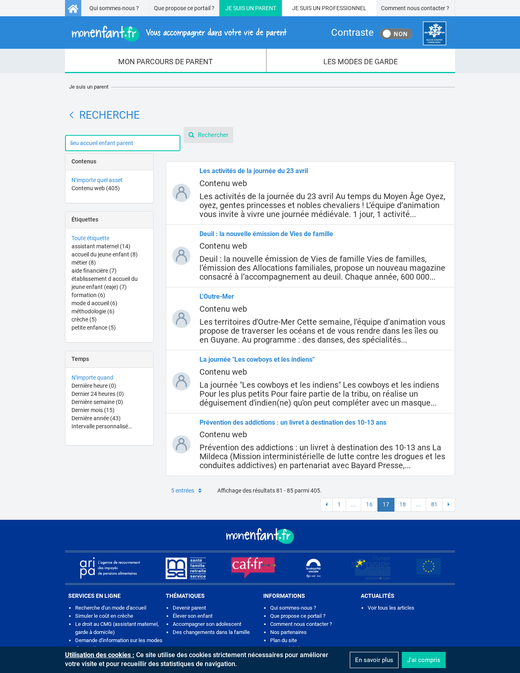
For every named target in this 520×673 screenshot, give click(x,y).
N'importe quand (92, 377)
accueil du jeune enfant (105, 254)
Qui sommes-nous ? (114, 8)
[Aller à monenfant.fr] (73, 8)
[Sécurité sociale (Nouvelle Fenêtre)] (313, 568)
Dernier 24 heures (98, 394)
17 (386, 504)
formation (88, 295)
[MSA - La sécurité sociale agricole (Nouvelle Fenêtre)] (185, 568)
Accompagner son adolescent (207, 624)
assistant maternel (101, 246)
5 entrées (182, 490)
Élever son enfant (192, 616)
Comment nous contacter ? (415, 8)
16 (369, 504)
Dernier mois (93, 410)
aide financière (94, 270)
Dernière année (96, 418)
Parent (265, 8)
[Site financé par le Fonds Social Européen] (428, 568)
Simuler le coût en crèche (104, 616)
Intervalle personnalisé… (102, 426)
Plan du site (283, 640)
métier (84, 262)
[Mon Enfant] (260, 535)
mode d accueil (94, 303)
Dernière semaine (97, 402)
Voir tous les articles (391, 608)
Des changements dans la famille (211, 632)
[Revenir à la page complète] (71, 115)
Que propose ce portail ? (184, 8)
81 (434, 504)
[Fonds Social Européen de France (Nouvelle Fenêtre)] (371, 568)
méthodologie (93, 311)
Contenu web (96, 188)
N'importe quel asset (97, 180)
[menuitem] (165, 61)
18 (402, 504)
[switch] (396, 33)
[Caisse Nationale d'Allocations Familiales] (434, 33)
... (353, 504)
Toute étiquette (90, 238)
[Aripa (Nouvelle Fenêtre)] (109, 568)
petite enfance (94, 327)
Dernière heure (94, 385)
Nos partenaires (288, 632)
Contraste (352, 32)
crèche (84, 319)
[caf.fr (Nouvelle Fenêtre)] (253, 568)
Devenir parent (189, 608)
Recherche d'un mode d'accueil (110, 608)
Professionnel (344, 8)
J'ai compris (423, 660)
